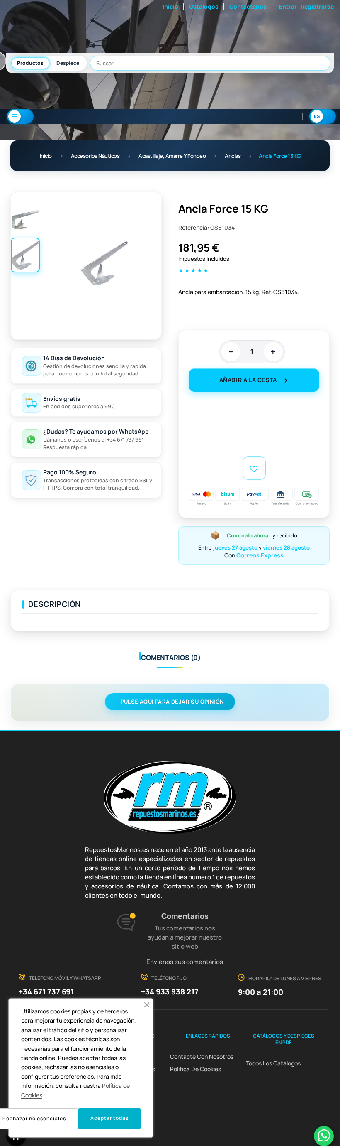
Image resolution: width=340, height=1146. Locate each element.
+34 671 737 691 (46, 991)
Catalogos (204, 6)
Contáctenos (248, 6)
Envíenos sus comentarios (184, 961)
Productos (30, 62)
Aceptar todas (109, 1117)
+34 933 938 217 (170, 991)
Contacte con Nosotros (201, 1056)
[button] (147, 1005)
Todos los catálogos (273, 1063)
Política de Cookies (195, 1069)
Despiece (67, 62)
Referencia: (193, 227)
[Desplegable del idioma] (322, 116)
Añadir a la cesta (248, 380)
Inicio (170, 6)
